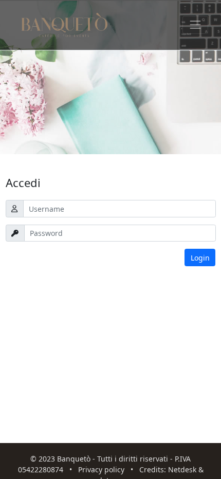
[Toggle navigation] (195, 25)
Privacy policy (101, 469)
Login (200, 258)
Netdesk (182, 469)
